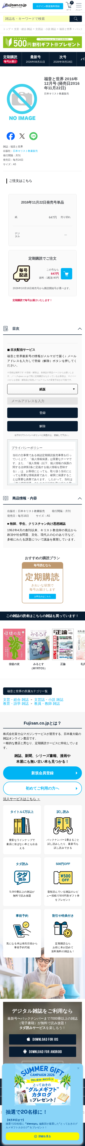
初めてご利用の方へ (42, 788)
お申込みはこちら (42, 596)
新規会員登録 (42, 773)
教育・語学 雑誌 (16, 704)
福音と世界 (65, 29)
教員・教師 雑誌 (47, 704)
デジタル (17, 235)
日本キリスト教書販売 (25, 150)
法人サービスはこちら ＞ (21, 799)
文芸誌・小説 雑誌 (45, 29)
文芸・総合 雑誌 (23, 29)
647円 (53, 217)
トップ (7, 29)
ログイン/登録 (48, 6)
